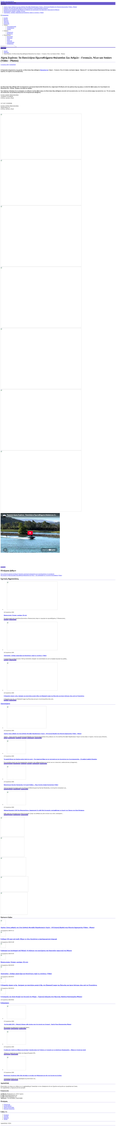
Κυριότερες (10, 33)
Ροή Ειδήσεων (12, 619)
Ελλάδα (6, 18)
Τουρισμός (9, 38)
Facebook (6, 1115)
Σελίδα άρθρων (8, 1106)
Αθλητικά (6, 22)
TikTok (5, 1119)
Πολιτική (6, 20)
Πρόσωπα (9, 40)
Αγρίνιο (9, 29)
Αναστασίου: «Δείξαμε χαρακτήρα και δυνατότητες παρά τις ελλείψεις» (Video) (24, 12)
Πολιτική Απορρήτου (9, 1108)
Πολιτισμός (10, 36)
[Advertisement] (58, 79)
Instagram (6, 1117)
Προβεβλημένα (14, 1029)
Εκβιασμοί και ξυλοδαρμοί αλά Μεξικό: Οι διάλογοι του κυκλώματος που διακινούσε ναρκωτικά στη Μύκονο (31, 9)
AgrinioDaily (12, 64)
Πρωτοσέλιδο (30, 738)
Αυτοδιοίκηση (10, 28)
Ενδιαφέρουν (10, 43)
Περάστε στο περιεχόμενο (7, 1)
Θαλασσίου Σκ (44, 70)
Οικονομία (6, 23)
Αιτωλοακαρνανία (11, 26)
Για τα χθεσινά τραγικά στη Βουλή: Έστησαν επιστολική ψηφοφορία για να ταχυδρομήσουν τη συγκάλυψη (27, 574)
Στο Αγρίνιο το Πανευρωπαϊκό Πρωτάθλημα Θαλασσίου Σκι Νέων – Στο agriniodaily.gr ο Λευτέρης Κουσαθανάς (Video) (31, 575)
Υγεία (8, 39)
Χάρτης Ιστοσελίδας (9, 1107)
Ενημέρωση (10, 32)
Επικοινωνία (7, 1104)
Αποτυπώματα (10, 42)
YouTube (6, 1116)
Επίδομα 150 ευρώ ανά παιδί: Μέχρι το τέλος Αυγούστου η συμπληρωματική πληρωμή (26, 8)
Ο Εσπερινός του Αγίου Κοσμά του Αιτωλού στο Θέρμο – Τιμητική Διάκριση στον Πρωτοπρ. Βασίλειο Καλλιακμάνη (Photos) (41, 996)
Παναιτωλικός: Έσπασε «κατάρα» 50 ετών (14, 11)
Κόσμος (6, 19)
